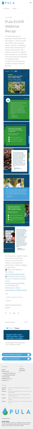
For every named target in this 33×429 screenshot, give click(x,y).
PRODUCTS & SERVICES (9, 373)
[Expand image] (16, 82)
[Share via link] (18, 313)
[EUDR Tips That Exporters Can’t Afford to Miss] (16, 332)
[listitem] (16, 354)
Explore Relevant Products (12, 354)
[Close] (29, 355)
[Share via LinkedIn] (14, 313)
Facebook (22, 370)
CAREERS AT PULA (7, 378)
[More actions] (27, 17)
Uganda (8, 300)
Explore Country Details (11, 359)
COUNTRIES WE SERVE (9, 375)
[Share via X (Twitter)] (10, 313)
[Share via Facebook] (6, 313)
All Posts (6, 8)
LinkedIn (21, 368)
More (14, 8)
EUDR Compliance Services (14, 297)
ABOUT (4, 369)
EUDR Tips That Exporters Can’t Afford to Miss (15, 343)
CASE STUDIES (5, 376)
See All (26, 322)
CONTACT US (5, 380)
